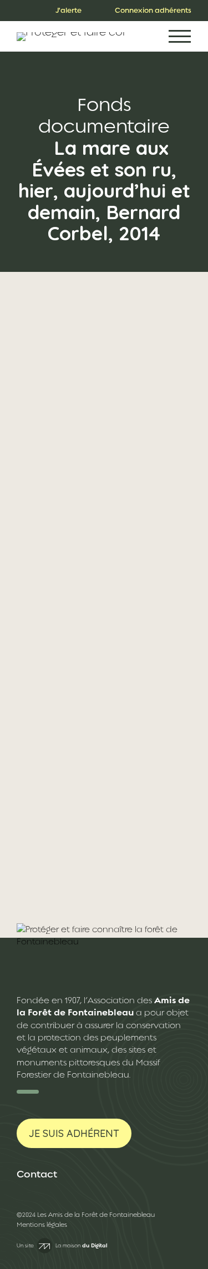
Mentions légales (42, 1224)
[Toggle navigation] (179, 36)
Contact (37, 1174)
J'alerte (68, 10)
